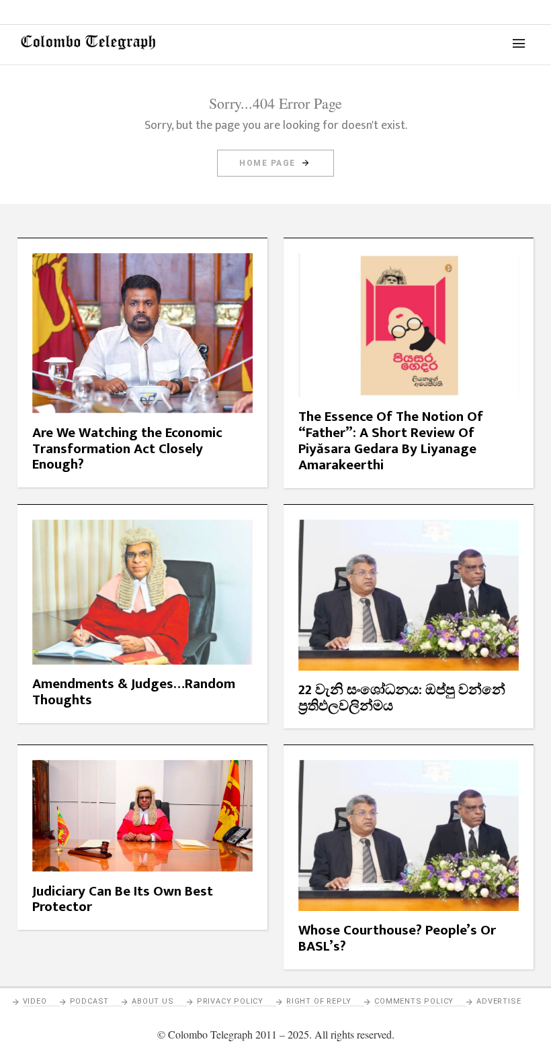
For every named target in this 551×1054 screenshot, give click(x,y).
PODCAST (90, 1001)
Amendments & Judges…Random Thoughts (133, 692)
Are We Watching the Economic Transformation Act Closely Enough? (127, 449)
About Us (152, 1001)
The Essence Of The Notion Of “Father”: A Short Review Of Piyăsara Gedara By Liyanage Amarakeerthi (390, 441)
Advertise (498, 1001)
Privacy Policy (230, 1001)
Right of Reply (318, 1001)
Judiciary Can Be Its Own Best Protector (122, 899)
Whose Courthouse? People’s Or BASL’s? (397, 938)
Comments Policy (414, 1001)
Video (35, 1001)
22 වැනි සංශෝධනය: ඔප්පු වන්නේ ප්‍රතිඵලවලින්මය (401, 698)
